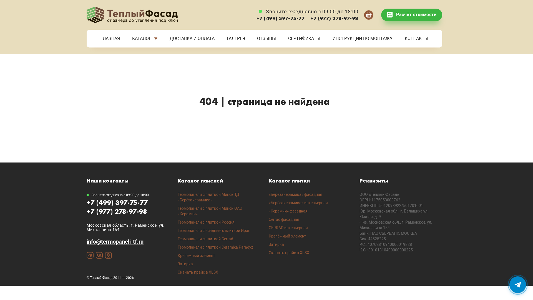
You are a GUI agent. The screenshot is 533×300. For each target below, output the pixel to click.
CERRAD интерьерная (288, 228)
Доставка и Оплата (192, 38)
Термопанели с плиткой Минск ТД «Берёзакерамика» (208, 197)
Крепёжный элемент (196, 255)
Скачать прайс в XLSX (198, 272)
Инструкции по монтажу (363, 38)
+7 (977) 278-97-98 (334, 18)
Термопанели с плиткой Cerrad (205, 239)
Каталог (141, 38)
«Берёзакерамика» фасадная (295, 194)
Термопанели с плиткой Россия (206, 222)
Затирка (185, 264)
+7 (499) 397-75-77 (281, 18)
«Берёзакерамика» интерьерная (298, 203)
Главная (110, 38)
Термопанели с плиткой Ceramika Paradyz (215, 247)
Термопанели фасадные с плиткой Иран (214, 230)
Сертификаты (304, 38)
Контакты (416, 38)
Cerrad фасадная (284, 219)
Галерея (236, 38)
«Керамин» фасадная (288, 211)
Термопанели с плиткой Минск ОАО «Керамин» (210, 211)
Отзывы (266, 38)
